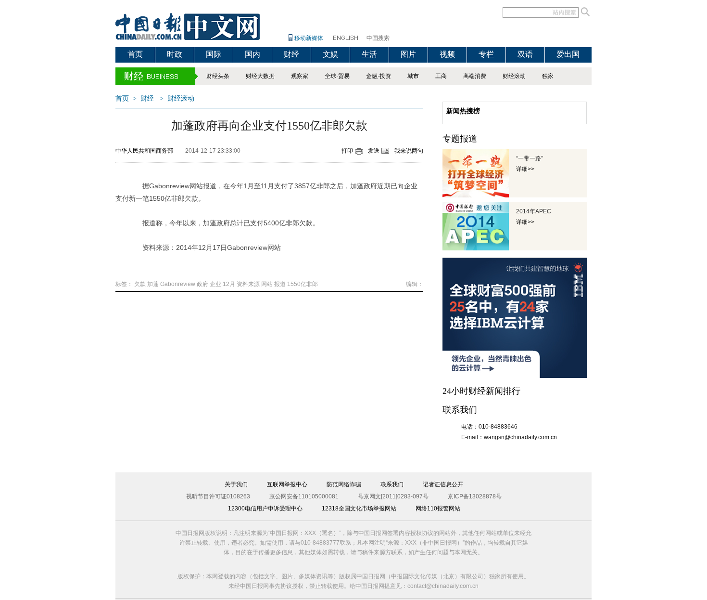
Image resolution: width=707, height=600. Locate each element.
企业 (215, 284)
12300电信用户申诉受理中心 (265, 508)
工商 (441, 76)
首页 (135, 54)
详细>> (525, 169)
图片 (408, 54)
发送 (373, 150)
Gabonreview (177, 284)
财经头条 (217, 76)
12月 (229, 284)
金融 (372, 76)
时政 (174, 54)
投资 (385, 76)
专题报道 (459, 138)
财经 (291, 54)
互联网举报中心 (287, 484)
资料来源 (248, 284)
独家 (548, 76)
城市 (413, 76)
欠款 (140, 284)
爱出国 (568, 54)
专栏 (486, 54)
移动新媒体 (308, 38)
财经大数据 (260, 76)
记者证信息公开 (443, 484)
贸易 (344, 76)
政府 (202, 284)
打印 (347, 150)
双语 (525, 54)
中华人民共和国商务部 (144, 150)
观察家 (299, 76)
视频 (447, 54)
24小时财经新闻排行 (481, 391)
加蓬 (153, 284)
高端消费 (474, 76)
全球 (330, 76)
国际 (213, 54)
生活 (369, 54)
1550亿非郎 (302, 284)
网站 (267, 284)
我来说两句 (408, 150)
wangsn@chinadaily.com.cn (520, 437)
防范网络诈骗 (344, 484)
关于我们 (236, 484)
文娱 (330, 54)
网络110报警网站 (438, 508)
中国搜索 (378, 38)
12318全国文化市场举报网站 (359, 508)
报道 (280, 284)
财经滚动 (514, 76)
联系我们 (392, 484)
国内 (252, 54)
